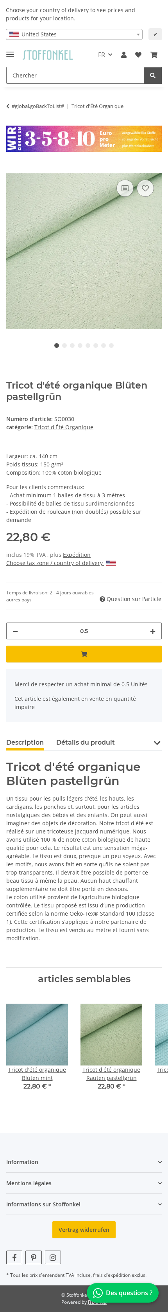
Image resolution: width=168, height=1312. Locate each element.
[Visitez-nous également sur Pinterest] (33, 1257)
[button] (124, 55)
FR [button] (101, 54)
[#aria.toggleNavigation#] (10, 51)
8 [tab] (111, 345)
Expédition (77, 554)
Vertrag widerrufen (84, 1229)
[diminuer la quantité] (15, 631)
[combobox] (74, 34)
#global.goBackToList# (38, 106)
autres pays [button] (19, 599)
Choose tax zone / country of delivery (55, 563)
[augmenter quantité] (152, 631)
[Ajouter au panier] (12, 169)
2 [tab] (64, 345)
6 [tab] (95, 345)
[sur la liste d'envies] (145, 188)
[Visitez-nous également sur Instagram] (53, 1257)
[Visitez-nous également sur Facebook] (14, 1257)
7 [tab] (103, 345)
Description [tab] (25, 742)
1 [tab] (56, 345)
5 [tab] (88, 345)
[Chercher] (153, 75)
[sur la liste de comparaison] (125, 188)
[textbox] (74, 34)
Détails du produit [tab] (85, 742)
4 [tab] (80, 345)
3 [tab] (72, 345)
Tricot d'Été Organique (63, 427)
